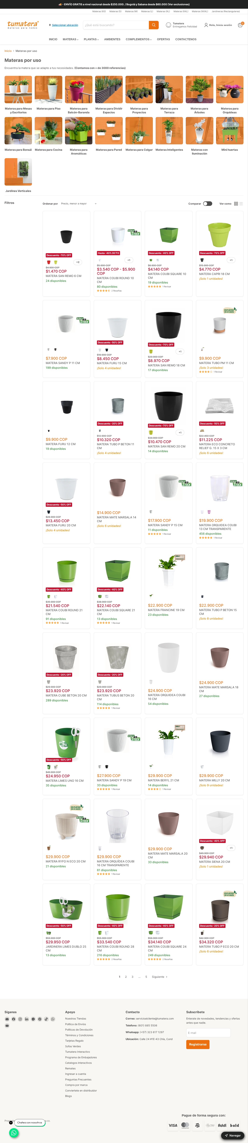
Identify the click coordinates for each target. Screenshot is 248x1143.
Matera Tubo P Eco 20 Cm (219, 946)
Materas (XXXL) (200, 11)
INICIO (53, 39)
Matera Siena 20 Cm (214, 862)
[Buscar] (154, 25)
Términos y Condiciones (79, 1035)
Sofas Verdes (73, 1046)
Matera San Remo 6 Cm (63, 276)
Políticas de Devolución (79, 1029)
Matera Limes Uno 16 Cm (65, 780)
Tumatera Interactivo (77, 1051)
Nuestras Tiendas (75, 1018)
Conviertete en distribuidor (81, 1090)
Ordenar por (50, 203)
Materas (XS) (99, 11)
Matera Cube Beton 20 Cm (66, 695)
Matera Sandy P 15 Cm (165, 525)
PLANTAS (90, 39)
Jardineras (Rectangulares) (226, 11)
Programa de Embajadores (81, 1057)
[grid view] (236, 203)
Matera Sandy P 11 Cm (63, 363)
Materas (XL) (163, 11)
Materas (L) (147, 11)
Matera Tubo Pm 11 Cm (216, 363)
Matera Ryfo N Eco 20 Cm (66, 861)
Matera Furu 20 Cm (61, 525)
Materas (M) (131, 11)
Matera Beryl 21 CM (163, 780)
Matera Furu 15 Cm (112, 363)
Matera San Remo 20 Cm (166, 446)
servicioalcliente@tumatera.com (155, 1018)
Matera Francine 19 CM (166, 610)
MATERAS (70, 39)
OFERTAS (163, 39)
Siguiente (158, 976)
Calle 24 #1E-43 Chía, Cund (156, 1039)
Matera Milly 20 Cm (214, 780)
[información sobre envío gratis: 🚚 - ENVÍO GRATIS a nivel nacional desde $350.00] (124, 4)
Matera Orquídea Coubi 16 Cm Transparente (115, 863)
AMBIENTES (112, 39)
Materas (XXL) (181, 11)
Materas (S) (115, 11)
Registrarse (198, 1044)
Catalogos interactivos (78, 1062)
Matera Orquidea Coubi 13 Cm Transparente (218, 527)
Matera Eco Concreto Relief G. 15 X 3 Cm (217, 446)
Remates (70, 1068)
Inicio (8, 50)
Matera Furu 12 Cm (61, 444)
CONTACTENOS (185, 39)
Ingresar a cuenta (75, 1073)
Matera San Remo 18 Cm (166, 365)
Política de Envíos (75, 1024)
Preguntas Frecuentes (78, 1079)
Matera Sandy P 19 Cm (114, 780)
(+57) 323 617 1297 (152, 1032)
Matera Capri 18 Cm (214, 274)
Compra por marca (76, 1084)
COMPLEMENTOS (138, 39)
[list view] (241, 203)
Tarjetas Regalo (74, 1040)
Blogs (68, 1095)
